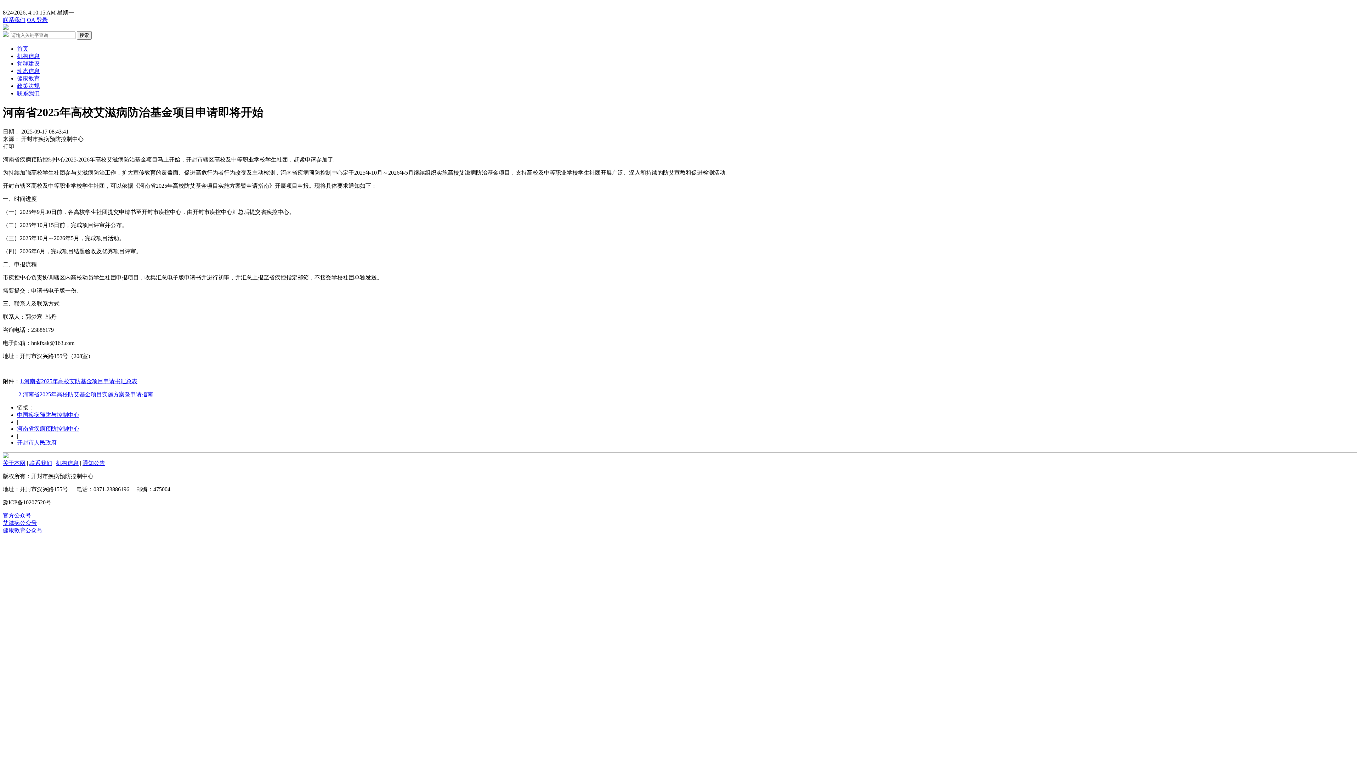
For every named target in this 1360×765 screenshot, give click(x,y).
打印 (8, 146)
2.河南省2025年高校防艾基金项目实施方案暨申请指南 (85, 394)
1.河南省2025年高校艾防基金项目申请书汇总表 (78, 381)
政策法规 (28, 86)
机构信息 (28, 56)
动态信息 (28, 71)
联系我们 (14, 20)
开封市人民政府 (37, 443)
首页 (22, 49)
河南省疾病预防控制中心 (48, 429)
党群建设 (28, 64)
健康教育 (28, 78)
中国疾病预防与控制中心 (48, 415)
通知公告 (94, 463)
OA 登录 (37, 20)
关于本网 (14, 463)
